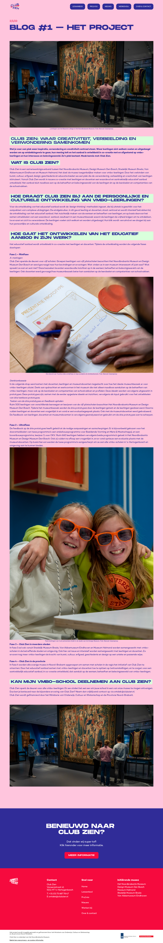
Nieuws (85, 903)
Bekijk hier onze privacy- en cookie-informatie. (26, 940)
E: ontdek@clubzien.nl (57, 897)
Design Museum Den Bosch (130, 887)
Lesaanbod (87, 892)
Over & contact (89, 913)
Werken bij (87, 908)
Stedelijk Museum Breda (129, 893)
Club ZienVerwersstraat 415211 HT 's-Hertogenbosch (60, 887)
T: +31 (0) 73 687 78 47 (58, 894)
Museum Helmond (126, 890)
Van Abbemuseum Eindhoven (132, 896)
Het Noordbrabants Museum (131, 884)
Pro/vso (85, 897)
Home (84, 887)
